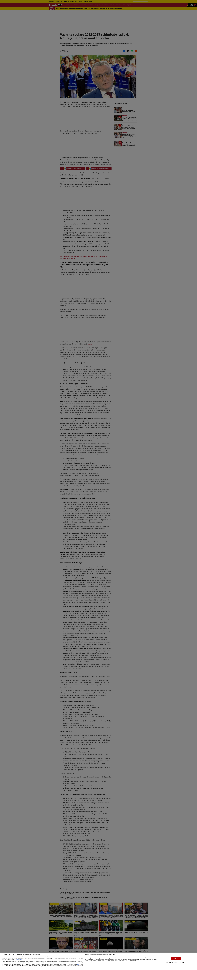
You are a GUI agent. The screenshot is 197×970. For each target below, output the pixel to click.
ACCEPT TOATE (176, 958)
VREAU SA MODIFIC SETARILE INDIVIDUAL (175, 962)
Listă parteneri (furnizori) (90, 961)
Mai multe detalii (18, 959)
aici (78, 964)
